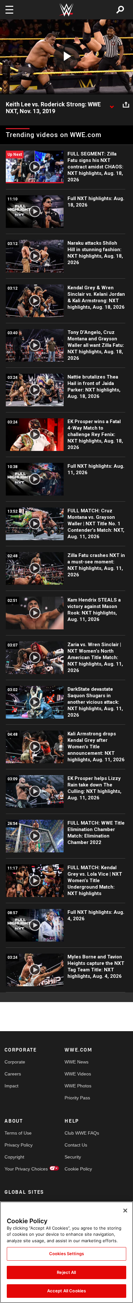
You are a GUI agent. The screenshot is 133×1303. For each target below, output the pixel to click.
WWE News (76, 1061)
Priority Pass (77, 1097)
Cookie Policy (78, 1168)
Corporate (15, 1061)
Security (73, 1156)
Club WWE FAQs (80, 1133)
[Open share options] (126, 105)
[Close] (125, 1210)
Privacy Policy (19, 1145)
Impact (11, 1085)
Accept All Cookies (66, 1290)
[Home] (66, 10)
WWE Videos (78, 1073)
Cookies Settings (66, 1253)
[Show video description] (112, 105)
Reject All (66, 1272)
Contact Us (76, 1145)
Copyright (14, 1156)
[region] (66, 1252)
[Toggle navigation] (9, 10)
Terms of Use (18, 1133)
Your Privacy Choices (20, 1168)
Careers (13, 1073)
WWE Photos (78, 1085)
